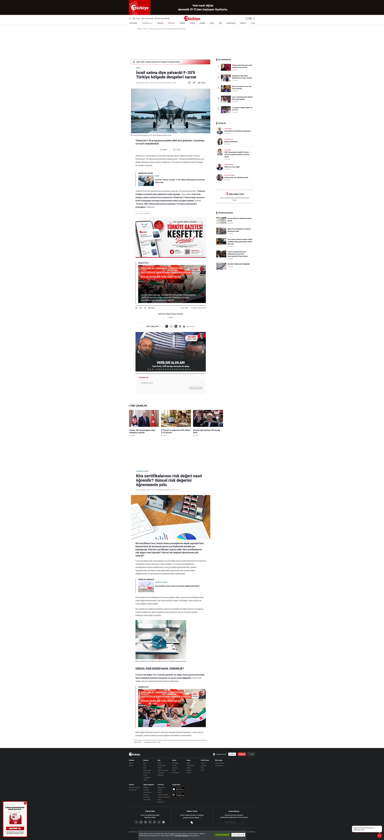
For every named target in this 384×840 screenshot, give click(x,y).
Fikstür (160, 768)
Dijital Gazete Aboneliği (163, 18)
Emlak (145, 775)
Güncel (138, 68)
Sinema (203, 763)
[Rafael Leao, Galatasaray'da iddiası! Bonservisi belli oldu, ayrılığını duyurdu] (226, 99)
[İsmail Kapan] (220, 131)
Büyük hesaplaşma (231, 141)
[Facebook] (141, 308)
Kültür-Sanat (205, 760)
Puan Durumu (162, 765)
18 (185, 369)
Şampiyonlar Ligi (163, 770)
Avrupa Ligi (161, 772)
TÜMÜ (193, 369)
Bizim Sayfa (218, 760)
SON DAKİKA (133, 23)
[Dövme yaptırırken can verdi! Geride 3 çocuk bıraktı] (226, 67)
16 (181, 369)
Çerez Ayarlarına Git (238, 835)
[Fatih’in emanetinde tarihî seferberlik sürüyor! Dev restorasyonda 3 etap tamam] (221, 257)
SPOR (220, 23)
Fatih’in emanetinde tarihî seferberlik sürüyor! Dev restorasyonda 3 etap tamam (238, 254)
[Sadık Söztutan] (220, 166)
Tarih (202, 770)
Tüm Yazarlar (133, 790)
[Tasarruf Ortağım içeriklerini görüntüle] (147, 23)
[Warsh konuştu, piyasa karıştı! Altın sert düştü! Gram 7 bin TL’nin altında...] (226, 88)
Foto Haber (146, 797)
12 (172, 369)
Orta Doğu (175, 763)
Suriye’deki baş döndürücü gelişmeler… (238, 131)
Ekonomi (146, 760)
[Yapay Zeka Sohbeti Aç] (379, 835)
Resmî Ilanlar (147, 792)
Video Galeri (146, 799)
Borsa (145, 763)
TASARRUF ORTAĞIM (142, 471)
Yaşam (188, 760)
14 (176, 369)
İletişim (160, 790)
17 (183, 369)
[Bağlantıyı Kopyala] (194, 82)
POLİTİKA (192, 23)
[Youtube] (150, 822)
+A (179, 149)
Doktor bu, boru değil (232, 167)
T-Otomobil (146, 777)
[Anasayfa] (134, 754)
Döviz (144, 768)
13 (174, 369)
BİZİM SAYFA (171, 23)
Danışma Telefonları (164, 797)
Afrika (174, 770)
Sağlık (188, 763)
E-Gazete (137, 18)
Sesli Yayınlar (219, 765)
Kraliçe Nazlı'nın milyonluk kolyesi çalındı (240, 220)
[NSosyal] (180, 326)
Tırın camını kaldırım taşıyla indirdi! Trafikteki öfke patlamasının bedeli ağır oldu (240, 241)
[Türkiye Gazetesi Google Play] (178, 794)
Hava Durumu (190, 765)
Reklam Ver (161, 802)
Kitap (202, 768)
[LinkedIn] (175, 326)
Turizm (145, 780)
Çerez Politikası (250, 831)
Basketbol (161, 775)
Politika (131, 763)
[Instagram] (154, 822)
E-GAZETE (232, 754)
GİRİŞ (249, 18)
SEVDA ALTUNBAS (145, 213)
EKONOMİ (202, 23)
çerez (172, 833)
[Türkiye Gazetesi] (192, 20)
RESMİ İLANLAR (231, 23)
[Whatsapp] (189, 82)
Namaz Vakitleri (219, 763)
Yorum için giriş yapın (196, 388)
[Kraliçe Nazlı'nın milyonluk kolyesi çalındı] (221, 223)
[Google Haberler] (189, 326)
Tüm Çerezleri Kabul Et (222, 835)
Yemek (188, 768)
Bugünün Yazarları (134, 787)
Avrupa (174, 765)
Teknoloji (146, 790)
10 (168, 369)
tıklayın (234, 200)
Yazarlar (131, 784)
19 (187, 369)
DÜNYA (212, 23)
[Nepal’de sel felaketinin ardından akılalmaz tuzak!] (221, 234)
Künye (159, 792)
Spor (159, 760)
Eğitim (131, 765)
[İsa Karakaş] (220, 152)
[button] (202, 352)
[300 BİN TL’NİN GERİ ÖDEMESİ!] (221, 269)
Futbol (160, 763)
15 (179, 369)
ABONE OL (242, 754)
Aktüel (188, 772)
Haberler (146, 794)
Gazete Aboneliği (148, 18)
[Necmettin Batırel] (220, 177)
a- (174, 149)
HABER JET (243, 23)
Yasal (159, 799)
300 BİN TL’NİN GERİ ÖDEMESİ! (239, 264)
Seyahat (188, 770)
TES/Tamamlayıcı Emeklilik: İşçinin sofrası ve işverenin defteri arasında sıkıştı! (236, 154)
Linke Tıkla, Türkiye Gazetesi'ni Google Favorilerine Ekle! (158, 62)
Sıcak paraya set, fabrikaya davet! (236, 177)
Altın (144, 765)
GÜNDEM (182, 23)
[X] (166, 326)
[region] (192, 835)
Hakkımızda (161, 787)
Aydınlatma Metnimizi (182, 835)
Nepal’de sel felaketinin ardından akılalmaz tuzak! (239, 230)
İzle (254, 23)
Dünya (174, 760)
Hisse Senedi (147, 770)
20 (190, 369)
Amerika (174, 768)
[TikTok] (159, 822)
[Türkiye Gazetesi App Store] (178, 789)
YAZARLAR (160, 23)
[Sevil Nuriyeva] (220, 141)
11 (170, 369)
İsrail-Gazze (175, 772)
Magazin (145, 787)
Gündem (131, 760)
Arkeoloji (203, 765)
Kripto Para (146, 772)
